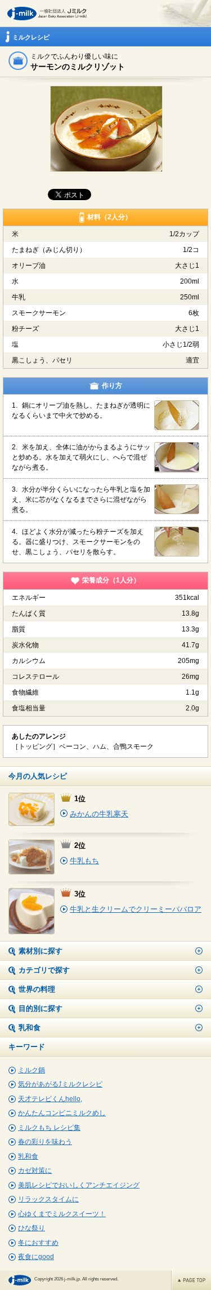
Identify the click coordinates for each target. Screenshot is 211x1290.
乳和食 (28, 1156)
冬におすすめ (38, 1243)
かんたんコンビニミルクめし (62, 1113)
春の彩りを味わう (45, 1142)
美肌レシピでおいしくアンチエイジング (79, 1185)
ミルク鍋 (31, 1070)
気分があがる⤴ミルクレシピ (60, 1084)
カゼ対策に (35, 1170)
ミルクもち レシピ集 (49, 1128)
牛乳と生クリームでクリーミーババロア (135, 909)
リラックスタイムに (48, 1199)
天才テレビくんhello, (50, 1099)
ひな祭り (31, 1228)
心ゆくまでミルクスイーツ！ (62, 1214)
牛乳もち (84, 860)
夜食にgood (36, 1257)
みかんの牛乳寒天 (99, 814)
